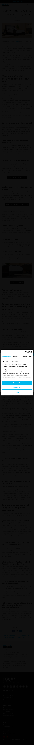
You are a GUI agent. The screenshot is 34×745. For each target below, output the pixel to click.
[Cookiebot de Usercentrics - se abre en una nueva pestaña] (25, 352)
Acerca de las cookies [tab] (26, 356)
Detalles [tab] (15, 356)
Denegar (17, 392)
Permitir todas (17, 383)
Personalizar (16, 387)
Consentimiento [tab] (6, 356)
